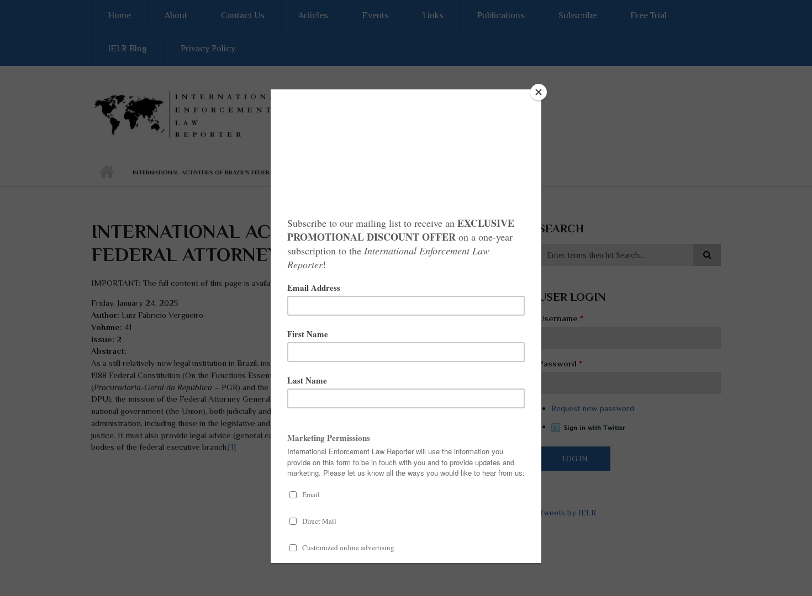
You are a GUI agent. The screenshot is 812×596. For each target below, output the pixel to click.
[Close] (538, 92)
